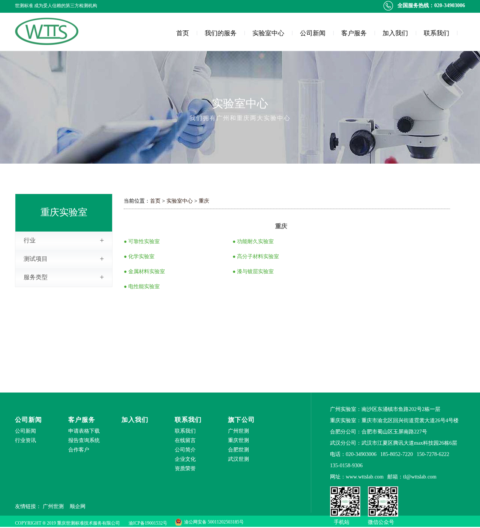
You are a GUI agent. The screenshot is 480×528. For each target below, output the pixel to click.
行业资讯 (25, 440)
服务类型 (64, 277)
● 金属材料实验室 (144, 271)
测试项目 (64, 258)
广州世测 (53, 506)
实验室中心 (268, 33)
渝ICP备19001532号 (148, 523)
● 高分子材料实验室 (255, 256)
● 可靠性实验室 (142, 241)
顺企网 (78, 506)
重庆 (204, 201)
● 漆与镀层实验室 (253, 271)
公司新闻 (313, 33)
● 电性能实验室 (142, 286)
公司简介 (185, 450)
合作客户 (78, 450)
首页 (182, 33)
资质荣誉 (185, 468)
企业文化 (185, 459)
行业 (64, 240)
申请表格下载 (84, 431)
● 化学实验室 (139, 256)
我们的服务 (221, 33)
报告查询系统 (84, 440)
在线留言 (185, 440)
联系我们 (436, 33)
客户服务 (354, 33)
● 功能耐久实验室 (253, 241)
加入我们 (395, 33)
